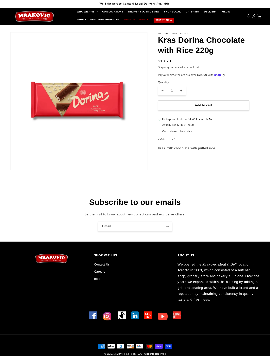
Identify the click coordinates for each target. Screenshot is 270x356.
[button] (87, 12)
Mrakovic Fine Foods (125, 354)
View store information (177, 131)
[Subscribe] (167, 226)
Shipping (163, 67)
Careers (99, 271)
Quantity (163, 82)
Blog (97, 278)
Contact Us (102, 264)
